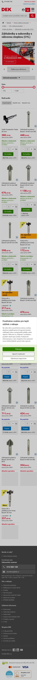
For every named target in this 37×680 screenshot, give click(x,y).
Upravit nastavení (18, 354)
